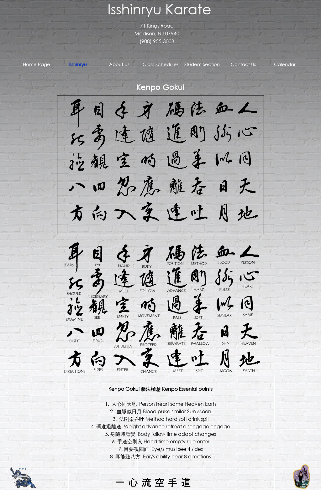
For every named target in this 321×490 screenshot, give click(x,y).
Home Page (36, 64)
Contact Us (243, 64)
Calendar (285, 64)
